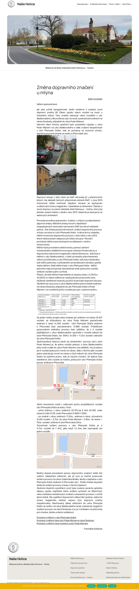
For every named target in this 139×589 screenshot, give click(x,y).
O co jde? (112, 586)
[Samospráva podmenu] (88, 4)
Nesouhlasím (102, 586)
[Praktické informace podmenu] (107, 4)
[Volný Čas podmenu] (131, 4)
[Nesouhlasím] (136, 586)
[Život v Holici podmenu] (120, 4)
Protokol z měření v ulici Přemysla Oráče (56, 517)
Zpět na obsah (95, 98)
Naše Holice (26, 4)
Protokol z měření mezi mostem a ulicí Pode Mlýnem (62, 523)
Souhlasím (91, 586)
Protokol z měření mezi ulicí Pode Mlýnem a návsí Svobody (65, 520)
